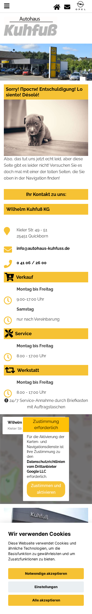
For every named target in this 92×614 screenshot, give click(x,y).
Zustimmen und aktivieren (46, 489)
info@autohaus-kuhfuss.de (43, 248)
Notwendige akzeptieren (46, 573)
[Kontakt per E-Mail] (67, 6)
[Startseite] (56, 6)
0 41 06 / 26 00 (32, 262)
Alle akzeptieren (46, 600)
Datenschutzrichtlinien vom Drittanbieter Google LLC (46, 467)
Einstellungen (45, 587)
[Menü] (7, 6)
